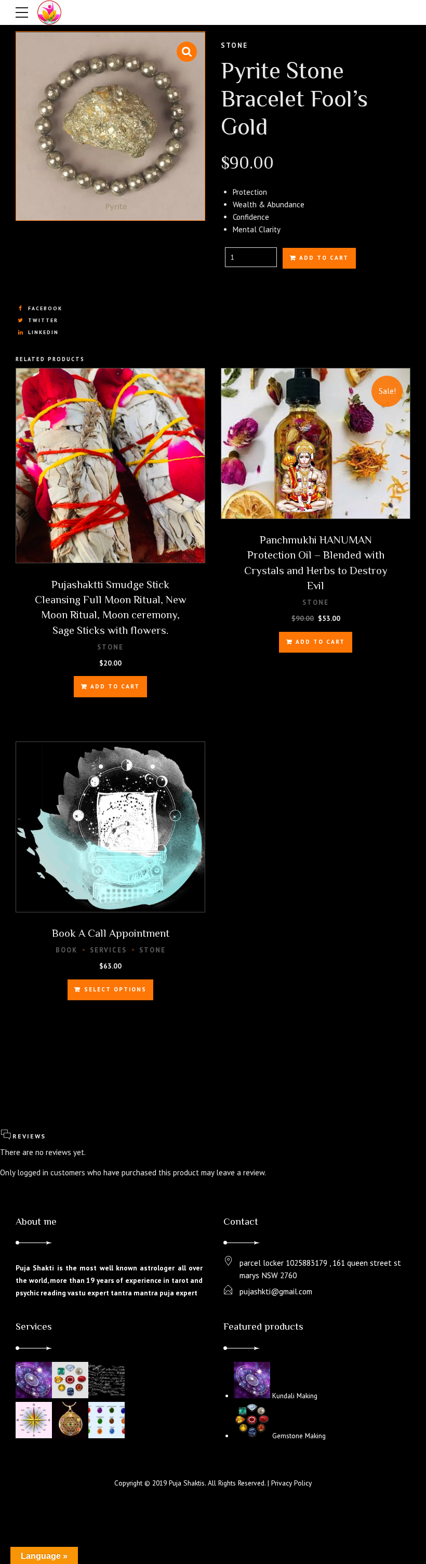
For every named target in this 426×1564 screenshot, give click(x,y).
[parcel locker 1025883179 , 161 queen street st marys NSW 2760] (228, 1261)
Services (108, 950)
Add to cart (324, 257)
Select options (115, 989)
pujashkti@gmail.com (275, 1291)
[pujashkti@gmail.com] (228, 1290)
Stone (234, 45)
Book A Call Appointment (110, 933)
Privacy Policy (291, 1483)
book (66, 950)
